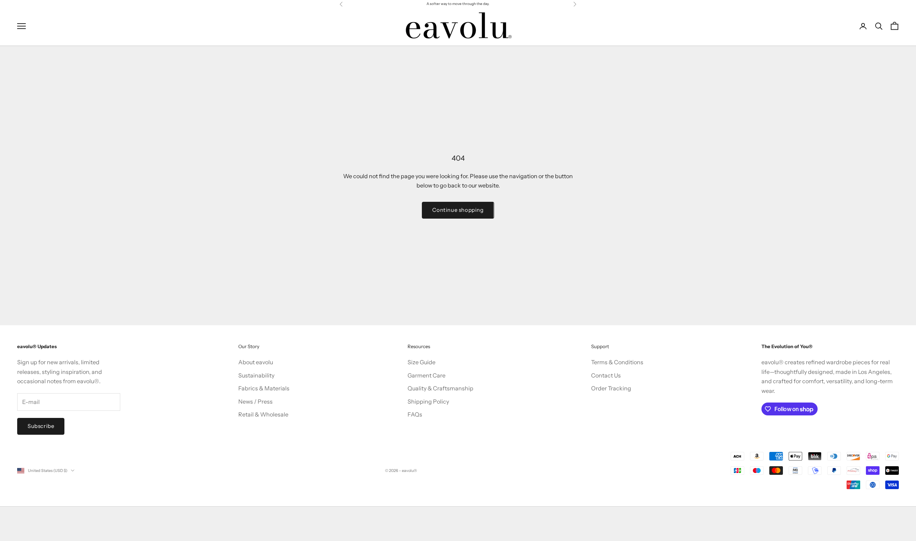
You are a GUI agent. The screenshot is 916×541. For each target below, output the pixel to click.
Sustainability (256, 375)
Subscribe (41, 426)
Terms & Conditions (617, 362)
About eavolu (255, 362)
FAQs (415, 414)
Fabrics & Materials (263, 388)
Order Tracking (611, 388)
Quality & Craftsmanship (440, 388)
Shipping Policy (428, 401)
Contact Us (606, 375)
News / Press (255, 401)
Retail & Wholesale (263, 414)
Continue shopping (457, 209)
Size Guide (421, 362)
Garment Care (426, 375)
